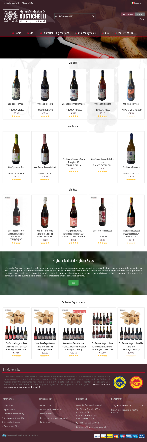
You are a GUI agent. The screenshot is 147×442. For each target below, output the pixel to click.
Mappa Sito (27, 3)
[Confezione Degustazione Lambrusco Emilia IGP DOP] (102, 325)
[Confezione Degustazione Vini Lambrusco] (131, 325)
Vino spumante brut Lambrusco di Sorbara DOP (73, 232)
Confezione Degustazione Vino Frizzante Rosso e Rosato (74, 345)
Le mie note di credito (50, 409)
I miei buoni (45, 422)
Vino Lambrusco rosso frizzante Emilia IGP (131, 232)
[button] (105, 32)
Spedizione (9, 409)
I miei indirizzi (46, 413)
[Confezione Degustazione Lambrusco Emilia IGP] (45, 325)
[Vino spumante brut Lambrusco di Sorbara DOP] (74, 212)
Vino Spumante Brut (16, 167)
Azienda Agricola (12, 422)
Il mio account (45, 398)
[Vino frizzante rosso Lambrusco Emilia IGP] (16, 212)
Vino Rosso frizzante (131, 103)
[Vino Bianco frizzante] (131, 149)
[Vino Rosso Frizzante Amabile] (74, 85)
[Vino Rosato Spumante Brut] (45, 149)
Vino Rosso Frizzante (16, 103)
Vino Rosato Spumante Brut (45, 167)
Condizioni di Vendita (14, 418)
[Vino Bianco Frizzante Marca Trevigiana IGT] (74, 145)
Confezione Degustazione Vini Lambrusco (131, 345)
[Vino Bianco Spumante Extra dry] (102, 145)
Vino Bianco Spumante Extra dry (102, 161)
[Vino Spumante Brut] (16, 149)
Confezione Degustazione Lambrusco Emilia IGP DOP (102, 345)
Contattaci (9, 405)
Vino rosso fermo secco (102, 230)
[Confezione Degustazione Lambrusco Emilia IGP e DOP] (16, 325)
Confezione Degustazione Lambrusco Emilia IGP (45, 345)
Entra (142, 19)
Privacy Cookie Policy (14, 413)
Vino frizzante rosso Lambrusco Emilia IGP (16, 232)
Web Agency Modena (28, 435)
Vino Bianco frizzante (131, 167)
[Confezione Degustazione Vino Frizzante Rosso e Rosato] (74, 325)
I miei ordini (45, 405)
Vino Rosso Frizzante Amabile (73, 103)
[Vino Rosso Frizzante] (16, 85)
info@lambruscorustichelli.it (95, 427)
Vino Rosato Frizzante (102, 103)
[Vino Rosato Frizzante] (102, 85)
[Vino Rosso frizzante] (131, 85)
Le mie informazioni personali (54, 418)
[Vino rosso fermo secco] (102, 212)
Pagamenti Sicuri (12, 426)
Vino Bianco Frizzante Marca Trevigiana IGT (74, 161)
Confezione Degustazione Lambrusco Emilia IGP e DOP (16, 345)
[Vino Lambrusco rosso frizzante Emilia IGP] (131, 212)
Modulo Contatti (11, 3)
